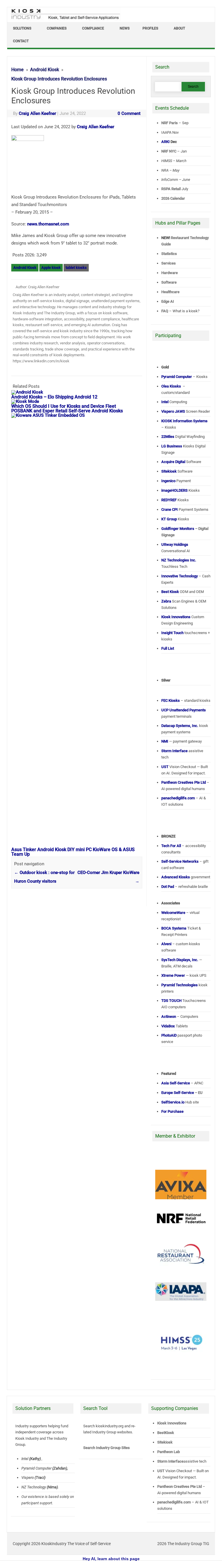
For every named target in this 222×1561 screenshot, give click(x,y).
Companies (56, 28)
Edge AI (168, 301)
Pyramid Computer (37, 1468)
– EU (182, 1092)
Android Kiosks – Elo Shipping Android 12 (54, 397)
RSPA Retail (171, 189)
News (125, 28)
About (179, 28)
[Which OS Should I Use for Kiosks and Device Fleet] (28, 401)
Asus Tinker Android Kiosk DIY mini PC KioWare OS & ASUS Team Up (73, 852)
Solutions (22, 28)
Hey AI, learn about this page (111, 1559)
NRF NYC (168, 151)
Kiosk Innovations (171, 1423)
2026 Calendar (173, 198)
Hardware (169, 273)
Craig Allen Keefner (37, 113)
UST (160, 1471)
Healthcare (170, 292)
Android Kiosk (24, 267)
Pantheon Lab (168, 1452)
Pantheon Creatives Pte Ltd (179, 1486)
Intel (25, 1458)
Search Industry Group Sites (107, 1448)
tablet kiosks (76, 267)
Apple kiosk (51, 267)
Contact (21, 41)
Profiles (150, 28)
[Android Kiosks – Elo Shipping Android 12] (30, 392)
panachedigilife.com (174, 1502)
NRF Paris (169, 123)
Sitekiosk (165, 1442)
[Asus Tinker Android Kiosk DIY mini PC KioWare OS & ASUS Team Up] (79, 415)
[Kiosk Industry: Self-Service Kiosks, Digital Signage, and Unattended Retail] (64, 19)
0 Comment (129, 113)
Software (169, 282)
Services (168, 263)
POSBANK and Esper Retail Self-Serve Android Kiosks (67, 411)
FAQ (164, 311)
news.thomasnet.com (48, 224)
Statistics (169, 253)
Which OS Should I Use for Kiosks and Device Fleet (63, 406)
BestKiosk (165, 1432)
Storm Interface (170, 1461)
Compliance (93, 28)
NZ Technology (34, 1487)
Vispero (28, 1477)
